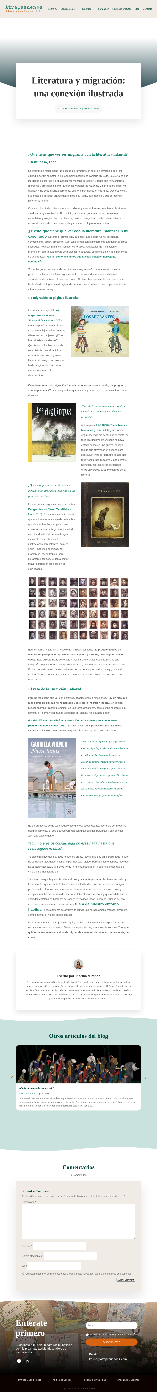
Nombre (27, 1246)
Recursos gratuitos (121, 9)
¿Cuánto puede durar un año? (37, 1088)
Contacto (147, 9)
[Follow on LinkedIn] (27, 1361)
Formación (103, 9)
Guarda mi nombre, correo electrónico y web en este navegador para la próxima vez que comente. (78, 1273)
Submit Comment (126, 1279)
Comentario (29, 1202)
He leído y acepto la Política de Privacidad (111, 1334)
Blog (137, 9)
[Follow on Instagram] (19, 1361)
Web (24, 1265)
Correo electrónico (32, 1256)
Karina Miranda (71, 108)
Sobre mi (52, 9)
